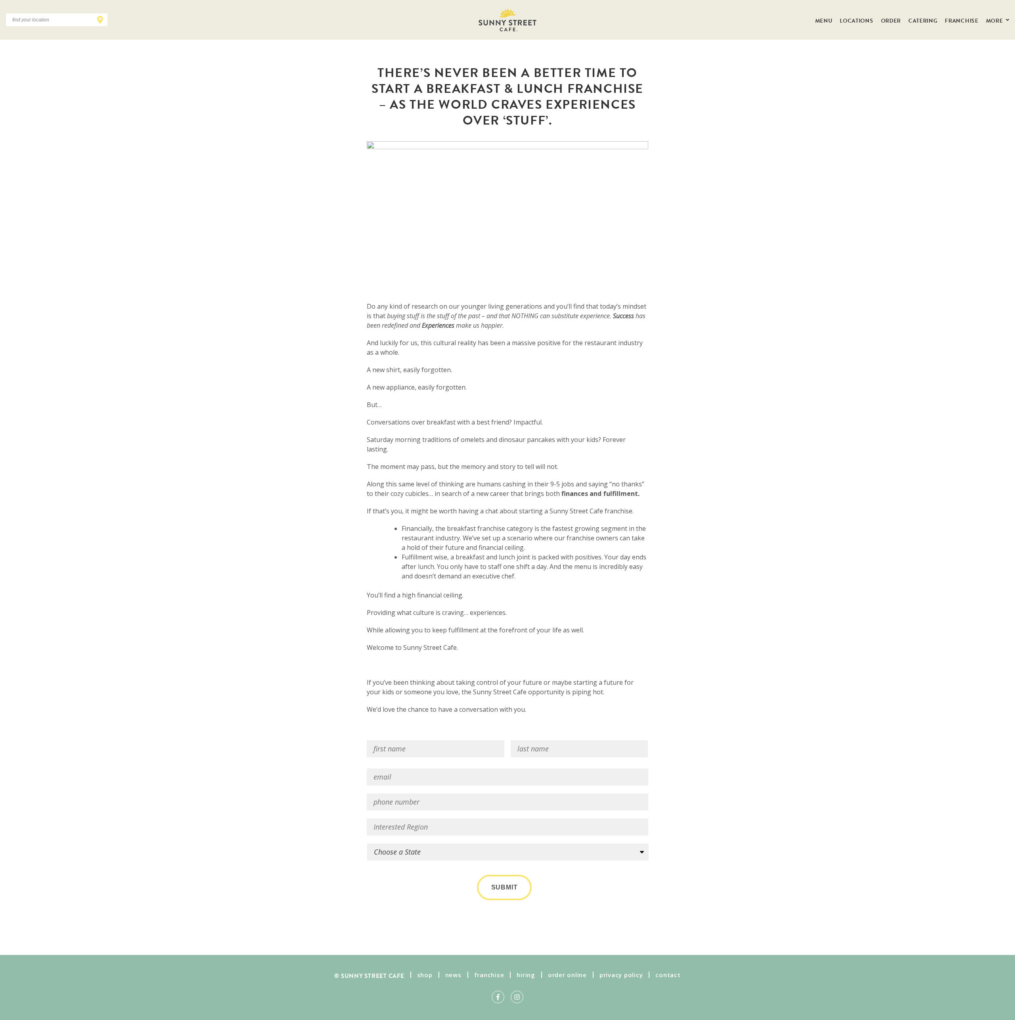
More (995, 20)
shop (425, 975)
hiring (526, 975)
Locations (856, 20)
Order (891, 20)
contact (667, 975)
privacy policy (621, 975)
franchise (489, 975)
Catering (922, 20)
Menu (824, 20)
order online (567, 975)
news (453, 975)
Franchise (961, 20)
